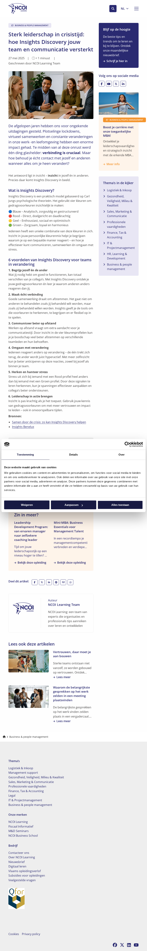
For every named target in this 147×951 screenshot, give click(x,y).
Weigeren (27, 504)
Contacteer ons (18, 853)
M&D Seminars (18, 831)
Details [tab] (73, 454)
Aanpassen (72, 504)
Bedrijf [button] (13, 846)
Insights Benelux (23, 427)
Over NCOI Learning (21, 857)
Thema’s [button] (14, 761)
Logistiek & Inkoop (119, 190)
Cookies (13, 934)
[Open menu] (135, 8)
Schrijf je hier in (116, 61)
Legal (11, 795)
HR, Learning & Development (117, 256)
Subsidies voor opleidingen (26, 875)
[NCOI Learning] (26, 8)
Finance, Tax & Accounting (116, 235)
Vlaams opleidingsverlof (24, 871)
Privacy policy (31, 934)
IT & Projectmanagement (121, 245)
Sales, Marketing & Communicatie (119, 214)
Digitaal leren (17, 866)
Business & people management (119, 266)
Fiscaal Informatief (20, 826)
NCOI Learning (18, 822)
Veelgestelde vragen (22, 880)
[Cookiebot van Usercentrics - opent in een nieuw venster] (127, 444)
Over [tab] (121, 454)
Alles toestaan (120, 504)
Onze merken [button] (17, 815)
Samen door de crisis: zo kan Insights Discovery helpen (49, 422)
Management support (23, 773)
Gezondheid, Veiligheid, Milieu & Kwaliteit (119, 200)
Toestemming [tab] (25, 454)
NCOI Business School (23, 836)
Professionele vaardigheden (116, 224)
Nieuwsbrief (16, 862)
